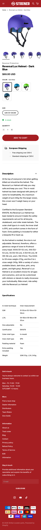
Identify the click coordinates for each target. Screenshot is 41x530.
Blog (4, 435)
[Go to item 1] (6, 55)
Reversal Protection (10, 63)
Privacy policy (7, 443)
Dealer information (9, 405)
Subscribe (20, 488)
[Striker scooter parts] (20, 4)
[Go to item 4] (30, 55)
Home (4, 10)
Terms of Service (8, 450)
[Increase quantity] (11, 129)
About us (5, 428)
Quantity (6, 126)
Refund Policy (7, 446)
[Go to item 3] (22, 55)
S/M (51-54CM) (10, 113)
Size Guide (6, 416)
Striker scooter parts (16, 523)
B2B (3, 454)
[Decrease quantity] (3, 129)
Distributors (6, 408)
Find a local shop (8, 401)
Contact (5, 439)
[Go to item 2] (14, 55)
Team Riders (7, 412)
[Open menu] (3, 4)
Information (6, 457)
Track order (6, 431)
